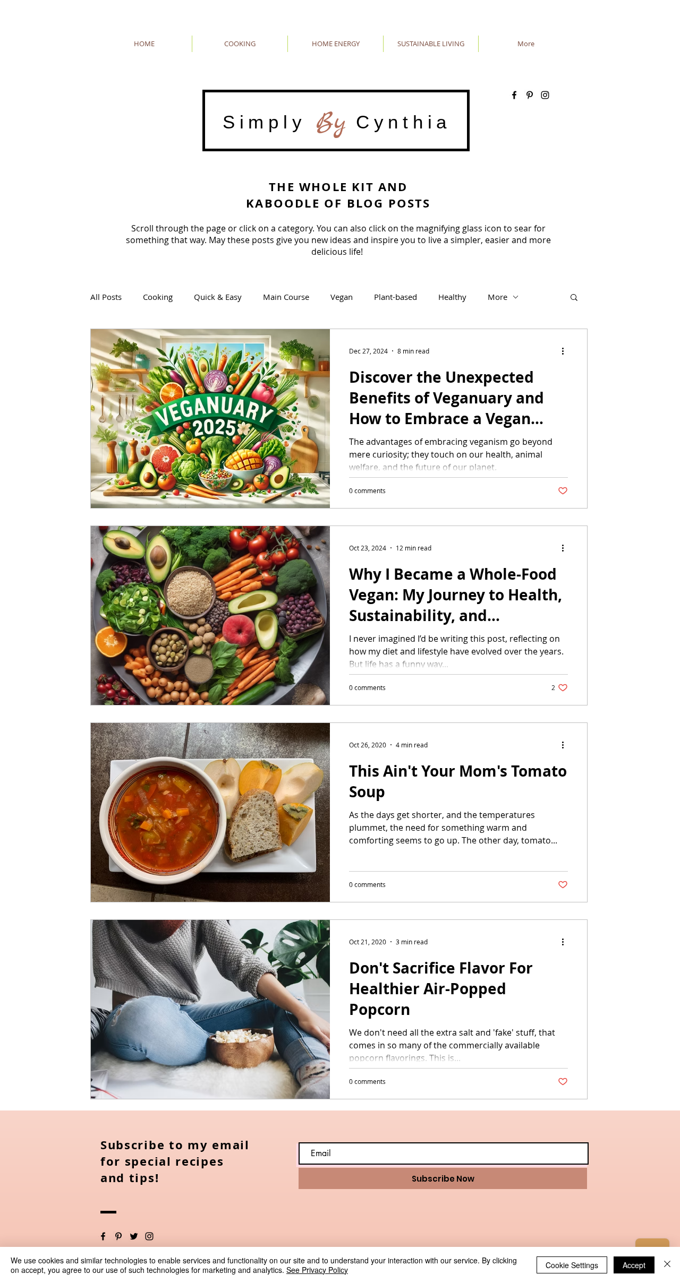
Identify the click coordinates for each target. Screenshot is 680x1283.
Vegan (341, 296)
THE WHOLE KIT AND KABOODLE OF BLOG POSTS (338, 194)
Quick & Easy (218, 296)
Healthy (452, 296)
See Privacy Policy (317, 1269)
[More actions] (566, 351)
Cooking (158, 296)
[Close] (667, 1265)
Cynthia (398, 121)
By (331, 122)
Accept (634, 1265)
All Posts (106, 296)
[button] (574, 298)
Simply (269, 121)
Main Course (286, 296)
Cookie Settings (572, 1265)
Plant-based (395, 296)
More (497, 296)
